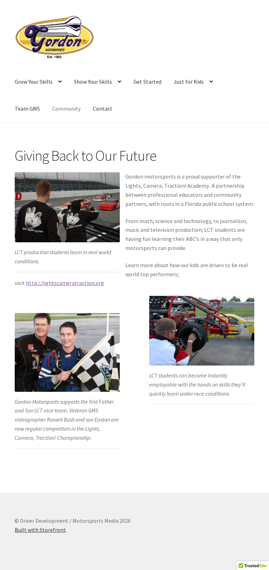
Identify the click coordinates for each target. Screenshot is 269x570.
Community (66, 108)
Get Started (147, 81)
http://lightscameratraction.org (65, 282)
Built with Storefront (40, 529)
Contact (102, 108)
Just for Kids (189, 81)
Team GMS (27, 108)
